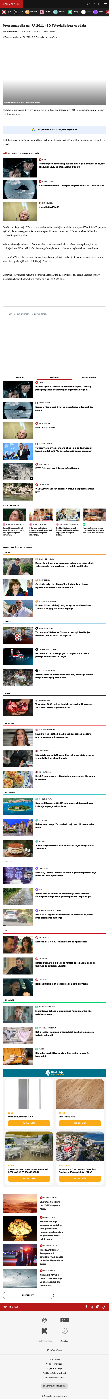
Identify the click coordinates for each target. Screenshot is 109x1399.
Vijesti (9, 12)
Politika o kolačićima (54, 1378)
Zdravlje (76, 12)
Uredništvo (54, 1359)
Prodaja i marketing (54, 1364)
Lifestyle (48, 12)
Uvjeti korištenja (54, 1368)
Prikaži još (28, 1295)
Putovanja (61, 12)
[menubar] (100, 4)
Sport (20, 12)
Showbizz (33, 12)
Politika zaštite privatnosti (54, 1373)
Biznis (89, 12)
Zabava (100, 12)
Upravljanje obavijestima (56, 1386)
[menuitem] (100, 4)
